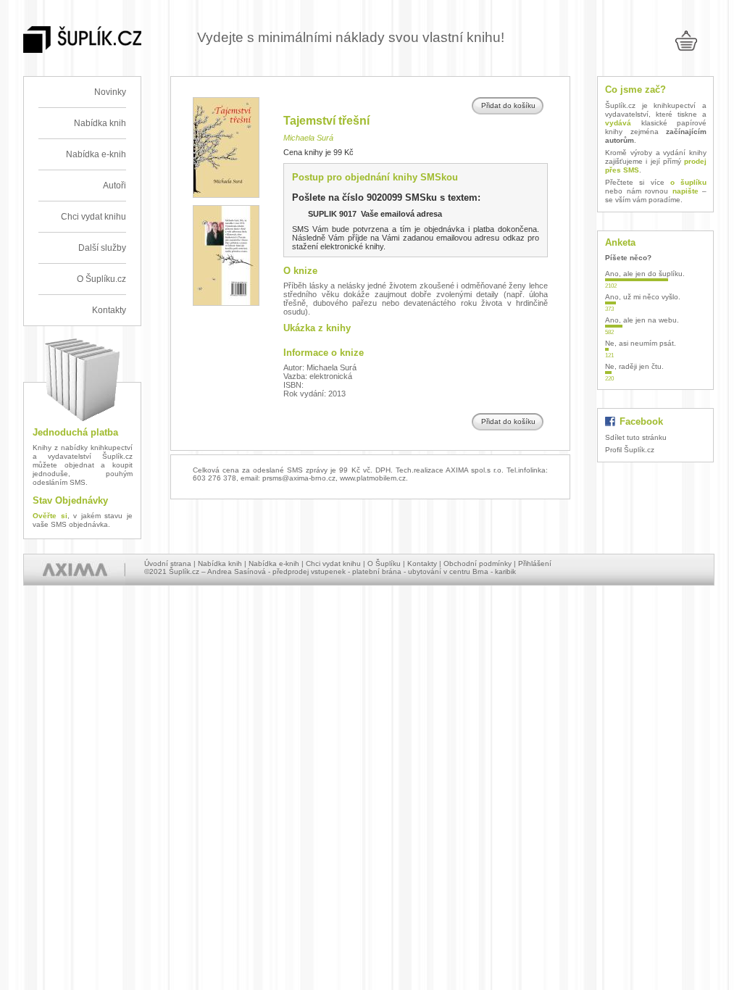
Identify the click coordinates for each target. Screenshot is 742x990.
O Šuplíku (384, 563)
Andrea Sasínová (236, 571)
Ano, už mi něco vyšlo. (642, 297)
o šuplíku (688, 182)
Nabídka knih (100, 123)
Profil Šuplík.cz (629, 450)
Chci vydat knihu (93, 217)
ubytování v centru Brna (448, 571)
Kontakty (109, 310)
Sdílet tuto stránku (636, 437)
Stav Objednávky (70, 500)
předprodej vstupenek (309, 571)
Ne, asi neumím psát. (640, 343)
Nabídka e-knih (96, 154)
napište (685, 191)
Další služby (102, 248)
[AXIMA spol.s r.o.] (74, 569)
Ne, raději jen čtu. (634, 366)
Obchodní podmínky (477, 563)
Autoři (114, 185)
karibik (505, 571)
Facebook (641, 421)
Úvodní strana (167, 563)
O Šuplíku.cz (101, 279)
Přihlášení (534, 563)
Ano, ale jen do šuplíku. (645, 274)
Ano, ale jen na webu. (642, 320)
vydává (618, 123)
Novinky (110, 92)
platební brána (376, 571)
